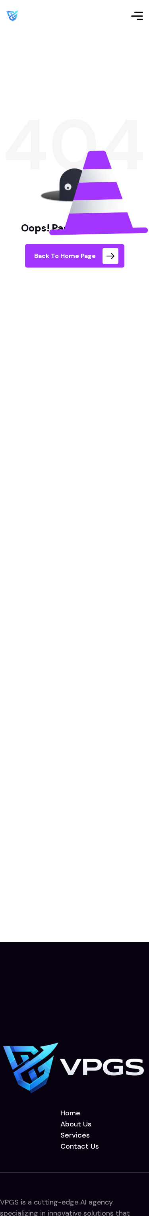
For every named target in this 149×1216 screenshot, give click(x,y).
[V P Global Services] (12, 16)
